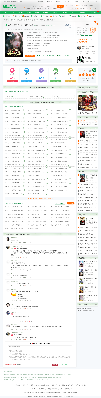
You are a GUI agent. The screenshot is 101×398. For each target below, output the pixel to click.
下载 (95, 8)
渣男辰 (88, 298)
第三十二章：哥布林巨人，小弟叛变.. (37, 146)
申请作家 (84, 5)
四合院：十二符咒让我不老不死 (88, 190)
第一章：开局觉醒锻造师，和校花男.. (13, 110)
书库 (12, 12)
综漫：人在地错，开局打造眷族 (88, 154)
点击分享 (70, 81)
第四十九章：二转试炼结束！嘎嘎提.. (13, 168)
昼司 (89, 133)
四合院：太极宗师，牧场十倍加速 (89, 200)
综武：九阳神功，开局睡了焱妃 (88, 184)
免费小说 (73, 12)
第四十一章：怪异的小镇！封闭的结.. (37, 157)
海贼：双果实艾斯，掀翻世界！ (88, 194)
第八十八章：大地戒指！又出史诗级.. (37, 225)
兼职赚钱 (93, 12)
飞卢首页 (13, 20)
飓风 (12, 273)
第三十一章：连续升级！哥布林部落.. (13, 146)
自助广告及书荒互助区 (19, 248)
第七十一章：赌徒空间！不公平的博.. (37, 193)
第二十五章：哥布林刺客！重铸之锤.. (13, 139)
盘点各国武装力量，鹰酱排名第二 (89, 167)
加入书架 (41, 56)
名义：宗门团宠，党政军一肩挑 (88, 144)
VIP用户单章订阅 (60, 203)
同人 (88, 8)
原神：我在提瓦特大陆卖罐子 (87, 237)
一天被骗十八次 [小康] (85, 124)
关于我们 (17, 385)
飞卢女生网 (49, 1)
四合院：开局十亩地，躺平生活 (88, 187)
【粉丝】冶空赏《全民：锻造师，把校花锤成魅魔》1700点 (24, 291)
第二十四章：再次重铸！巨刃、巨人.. (60, 135)
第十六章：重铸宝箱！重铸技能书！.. (13, 128)
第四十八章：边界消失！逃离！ (59, 164)
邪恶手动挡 (91, 220)
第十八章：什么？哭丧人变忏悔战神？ (60, 128)
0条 (25, 242)
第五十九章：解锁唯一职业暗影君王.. (37, 179)
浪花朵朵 (13, 260)
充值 (78, 8)
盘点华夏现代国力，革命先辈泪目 (89, 227)
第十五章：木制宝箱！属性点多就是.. (60, 124)
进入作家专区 (77, 5)
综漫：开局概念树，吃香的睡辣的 (50, 9)
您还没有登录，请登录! (10, 364)
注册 (75, 8)
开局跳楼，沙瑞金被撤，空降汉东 (89, 141)
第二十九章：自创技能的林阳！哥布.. (37, 143)
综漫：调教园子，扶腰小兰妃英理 (89, 207)
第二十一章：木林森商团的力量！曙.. (60, 132)
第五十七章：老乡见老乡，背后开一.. (60, 175)
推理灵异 (64, 16)
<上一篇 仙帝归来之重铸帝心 (84, 308)
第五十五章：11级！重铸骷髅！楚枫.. (13, 175)
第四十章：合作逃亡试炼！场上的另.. (13, 157)
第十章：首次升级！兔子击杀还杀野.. (13, 121)
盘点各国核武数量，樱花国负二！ (89, 157)
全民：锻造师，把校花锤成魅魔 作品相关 (16, 91)
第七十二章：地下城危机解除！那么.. (14, 206)
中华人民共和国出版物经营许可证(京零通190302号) (54, 396)
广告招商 (83, 385)
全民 (91, 34)
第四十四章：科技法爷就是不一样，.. (37, 161)
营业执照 (70, 396)
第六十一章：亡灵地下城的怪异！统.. (13, 182)
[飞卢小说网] (10, 9)
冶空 (12, 289)
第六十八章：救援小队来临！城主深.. (37, 190)
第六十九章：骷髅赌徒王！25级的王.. (60, 190)
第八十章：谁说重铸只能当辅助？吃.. (60, 214)
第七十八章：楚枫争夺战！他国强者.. (14, 214)
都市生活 (90, 291)
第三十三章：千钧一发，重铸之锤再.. (60, 146)
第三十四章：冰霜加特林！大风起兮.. (13, 150)
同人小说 (8, 16)
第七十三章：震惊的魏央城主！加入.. (37, 206)
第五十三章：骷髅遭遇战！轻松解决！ (37, 172)
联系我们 (63, 385)
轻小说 (83, 16)
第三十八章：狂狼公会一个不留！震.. (37, 153)
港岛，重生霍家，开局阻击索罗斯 (89, 250)
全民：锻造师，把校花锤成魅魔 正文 (15, 106)
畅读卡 (91, 8)
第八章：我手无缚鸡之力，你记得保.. (37, 117)
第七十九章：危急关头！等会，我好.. (37, 214)
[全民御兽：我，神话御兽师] (81, 275)
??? (13, 314)
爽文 (82, 34)
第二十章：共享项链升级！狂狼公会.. (37, 132)
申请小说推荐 (29, 385)
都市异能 (32, 20)
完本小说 (64, 12)
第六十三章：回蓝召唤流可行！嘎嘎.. (60, 182)
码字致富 (90, 177)
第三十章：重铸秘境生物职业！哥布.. (60, 143)
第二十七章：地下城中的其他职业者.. (60, 139)
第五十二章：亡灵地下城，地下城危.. (13, 172)
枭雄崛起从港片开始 (85, 247)
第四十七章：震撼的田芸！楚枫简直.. (37, 164)
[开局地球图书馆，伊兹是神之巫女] (81, 283)
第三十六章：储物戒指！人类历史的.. (60, 150)
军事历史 (45, 16)
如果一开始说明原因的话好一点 (18, 263)
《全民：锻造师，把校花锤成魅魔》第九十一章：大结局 (27, 60)
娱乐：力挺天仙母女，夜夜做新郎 (89, 254)
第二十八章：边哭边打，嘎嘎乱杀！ (13, 143)
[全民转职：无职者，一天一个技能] (87, 110)
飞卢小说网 (40, 1)
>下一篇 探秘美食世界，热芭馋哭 (85, 310)
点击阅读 (31, 56)
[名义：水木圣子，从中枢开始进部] (80, 224)
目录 (60, 56)
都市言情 (36, 16)
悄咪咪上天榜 (89, 263)
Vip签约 (36, 385)
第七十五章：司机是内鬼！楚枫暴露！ (14, 210)
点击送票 (26, 81)
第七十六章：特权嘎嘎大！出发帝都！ (37, 210)
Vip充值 (41, 385)
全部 (96, 87)
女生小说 (91, 16)
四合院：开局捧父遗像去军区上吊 (89, 210)
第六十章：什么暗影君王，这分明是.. (60, 179)
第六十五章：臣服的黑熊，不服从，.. (37, 186)
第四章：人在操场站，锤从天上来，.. (13, 114)
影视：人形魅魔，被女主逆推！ (88, 234)
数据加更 (8, 97)
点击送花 (11, 81)
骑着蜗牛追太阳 (90, 272)
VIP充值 (71, 203)
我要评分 (68, 27)
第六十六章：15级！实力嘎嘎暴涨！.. (60, 186)
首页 (6, 12)
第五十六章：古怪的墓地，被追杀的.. (37, 175)
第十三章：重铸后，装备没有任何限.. (13, 124)
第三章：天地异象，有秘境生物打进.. (60, 110)
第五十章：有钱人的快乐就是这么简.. (37, 168)
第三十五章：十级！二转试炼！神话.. (37, 150)
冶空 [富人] (83, 121)
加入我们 (95, 1)
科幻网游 (55, 16)
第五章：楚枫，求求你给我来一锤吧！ (37, 114)
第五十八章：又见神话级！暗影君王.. (13, 179)
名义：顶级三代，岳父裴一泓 (87, 147)
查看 (96, 304)
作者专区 (82, 12)
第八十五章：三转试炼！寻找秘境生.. (37, 221)
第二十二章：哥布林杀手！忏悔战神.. (13, 135)
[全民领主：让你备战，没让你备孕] (81, 292)
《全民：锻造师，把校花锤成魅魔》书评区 (18, 234)
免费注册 (14, 1)
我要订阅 (51, 56)
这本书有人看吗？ (16, 334)
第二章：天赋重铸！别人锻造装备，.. (37, 110)
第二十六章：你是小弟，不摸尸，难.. (37, 139)
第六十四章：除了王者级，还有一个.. (13, 186)
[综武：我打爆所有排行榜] (80, 138)
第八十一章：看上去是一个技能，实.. (14, 217)
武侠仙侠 (26, 16)
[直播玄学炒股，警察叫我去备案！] (81, 301)
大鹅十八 (38, 25)
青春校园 (74, 16)
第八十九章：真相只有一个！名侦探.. (60, 225)
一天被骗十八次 (14, 246)
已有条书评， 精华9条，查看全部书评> (39, 343)
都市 (86, 34)
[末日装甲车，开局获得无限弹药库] (81, 266)
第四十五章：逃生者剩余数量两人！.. (60, 161)
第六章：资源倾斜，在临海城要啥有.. (60, 114)
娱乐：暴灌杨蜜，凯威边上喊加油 (89, 230)
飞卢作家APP (75, 1)
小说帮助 (23, 385)
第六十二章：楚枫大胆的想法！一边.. (37, 182)
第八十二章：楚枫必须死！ (34, 217)
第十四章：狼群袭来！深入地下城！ (37, 124)
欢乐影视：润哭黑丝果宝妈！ (87, 160)
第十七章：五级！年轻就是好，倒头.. (37, 128)
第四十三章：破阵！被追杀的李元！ (13, 161)
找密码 (20, 1)
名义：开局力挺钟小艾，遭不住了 (89, 164)
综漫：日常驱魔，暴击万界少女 (88, 151)
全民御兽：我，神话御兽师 (92, 270)
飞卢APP (66, 1)
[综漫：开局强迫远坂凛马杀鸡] (80, 181)
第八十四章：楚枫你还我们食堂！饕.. (14, 221)
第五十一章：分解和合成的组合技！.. (60, 168)
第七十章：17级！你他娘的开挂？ (13, 193)
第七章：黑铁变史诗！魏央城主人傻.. (13, 117)
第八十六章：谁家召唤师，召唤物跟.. (60, 221)
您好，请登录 (7, 1)
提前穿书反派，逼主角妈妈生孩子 (89, 240)
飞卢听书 (58, 1)
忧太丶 (12, 304)
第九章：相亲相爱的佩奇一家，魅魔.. (60, 117)
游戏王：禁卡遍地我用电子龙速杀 (89, 197)
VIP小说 (55, 12)
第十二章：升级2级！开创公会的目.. (60, 121)
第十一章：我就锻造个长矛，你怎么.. (37, 121)
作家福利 (91, 5)
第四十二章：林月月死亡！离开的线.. (60, 157)
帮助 (89, 1)
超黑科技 (90, 266)
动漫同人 (90, 283)
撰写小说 (57, 385)
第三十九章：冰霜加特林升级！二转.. (60, 153)
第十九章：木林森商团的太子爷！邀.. (13, 132)
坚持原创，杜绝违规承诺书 (36, 97)
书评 (83, 1)
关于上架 (55, 97)
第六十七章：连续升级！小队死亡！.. (13, 190)
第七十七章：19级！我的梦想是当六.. (60, 210)
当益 (87, 289)
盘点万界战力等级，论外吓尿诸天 (32, 9)
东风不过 (88, 280)
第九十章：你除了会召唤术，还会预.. (14, 228)
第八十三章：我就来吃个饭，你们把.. (60, 217)
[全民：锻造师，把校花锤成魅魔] (14, 56)
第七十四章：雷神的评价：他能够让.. (60, 206)
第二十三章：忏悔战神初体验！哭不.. (37, 135)
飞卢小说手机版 (76, 385)
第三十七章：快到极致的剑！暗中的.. (13, 153)
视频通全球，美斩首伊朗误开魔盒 (89, 244)
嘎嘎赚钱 (13, 237)
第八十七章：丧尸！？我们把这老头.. (14, 225)
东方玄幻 (90, 274)
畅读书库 (46, 12)
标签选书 (20, 12)
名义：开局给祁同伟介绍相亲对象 (89, 204)
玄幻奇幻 (17, 16)
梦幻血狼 (13, 281)
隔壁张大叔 (13, 312)
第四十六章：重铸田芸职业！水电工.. (13, 164)
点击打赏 (41, 81)
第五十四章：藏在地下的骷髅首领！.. (60, 172)
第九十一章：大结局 (33, 228)
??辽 (12, 324)
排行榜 (29, 12)
